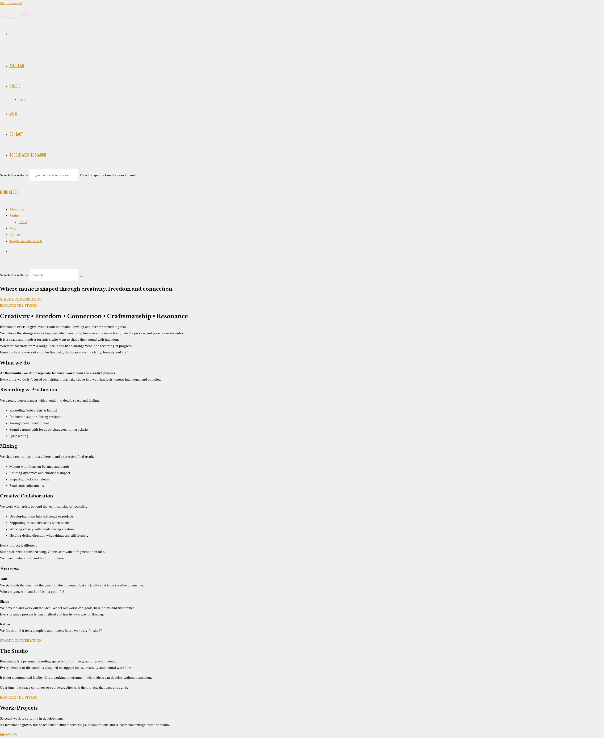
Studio (14, 215)
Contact (15, 235)
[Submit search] (81, 276)
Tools (23, 222)
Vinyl (13, 228)
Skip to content (11, 3)
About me (16, 209)
